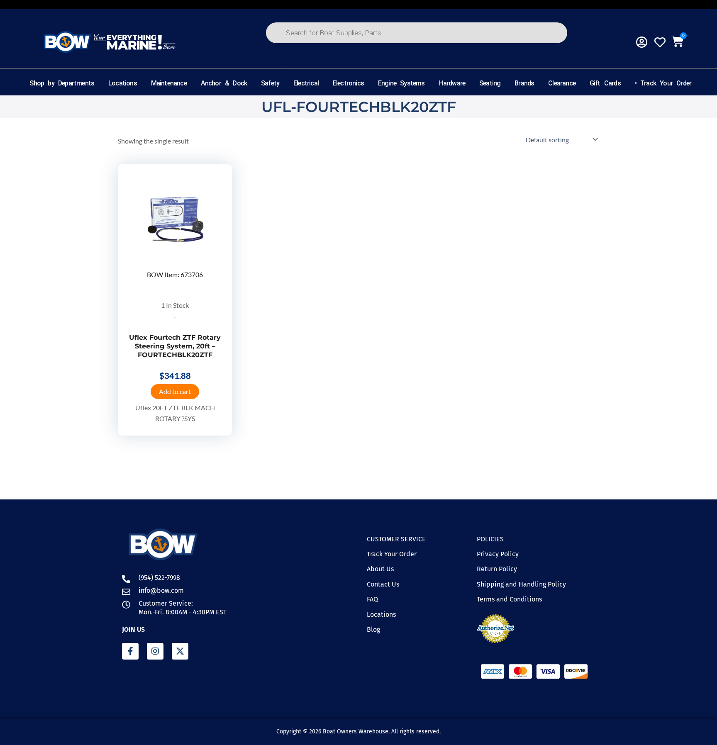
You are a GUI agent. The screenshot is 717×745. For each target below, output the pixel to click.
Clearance (562, 83)
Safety (270, 83)
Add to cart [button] (175, 391)
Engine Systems (401, 83)
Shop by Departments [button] (62, 83)
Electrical (306, 83)
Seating (489, 83)
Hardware (452, 83)
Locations (122, 83)
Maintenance (169, 83)
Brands (524, 83)
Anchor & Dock (224, 83)
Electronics (348, 83)
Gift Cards (605, 83)
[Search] (284, 62)
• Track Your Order (663, 83)
